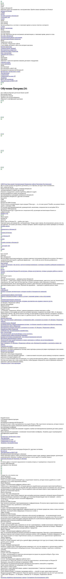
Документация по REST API (9, 81)
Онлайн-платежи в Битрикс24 (9, 15)
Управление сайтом (30, 184)
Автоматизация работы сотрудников (11, 37)
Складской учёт (5, 17)
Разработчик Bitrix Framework (9, 51)
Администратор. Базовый (8, 48)
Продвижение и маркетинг (9, 50)
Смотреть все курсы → (7, 54)
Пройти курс (4, 213)
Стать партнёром (6, 64)
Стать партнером (16, 363)
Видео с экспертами (6, 28)
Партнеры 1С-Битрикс (20, 458)
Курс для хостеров (6, 53)
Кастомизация (47, 184)
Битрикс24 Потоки (6, 11)
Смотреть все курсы (6, 346)
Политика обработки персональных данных (14, 577)
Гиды (5, 184)
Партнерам (39, 184)
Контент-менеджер (6, 46)
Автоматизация (19, 184)
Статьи (3, 26)
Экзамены (4, 77)
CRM (2, 184)
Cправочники (5, 74)
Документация (5, 73)
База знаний (11, 184)
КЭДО (2, 14)
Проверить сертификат (7, 351)
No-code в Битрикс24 (7, 36)
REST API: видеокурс (7, 79)
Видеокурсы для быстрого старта (10, 71)
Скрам (2, 19)
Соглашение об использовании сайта (38, 577)
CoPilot (3, 12)
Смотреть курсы (5, 62)
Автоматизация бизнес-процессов (11, 39)
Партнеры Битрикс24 (7, 458)
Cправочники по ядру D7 (8, 76)
